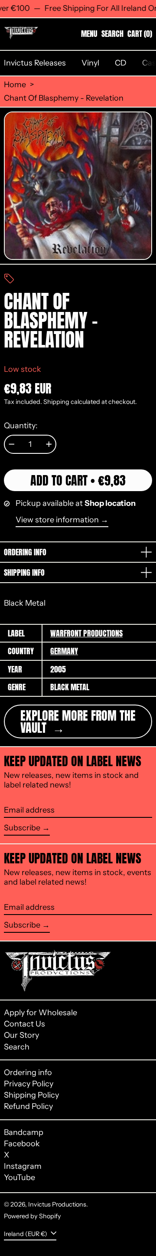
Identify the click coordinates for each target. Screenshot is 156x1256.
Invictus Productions (57, 1204)
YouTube (19, 1177)
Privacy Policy (28, 1084)
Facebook (22, 1143)
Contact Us (24, 1024)
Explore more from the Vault (78, 721)
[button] (112, 33)
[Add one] (49, 444)
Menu (89, 33)
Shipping (56, 402)
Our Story (21, 1035)
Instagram (23, 1166)
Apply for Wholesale (40, 1012)
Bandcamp (23, 1132)
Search (16, 1047)
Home (15, 84)
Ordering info (28, 1072)
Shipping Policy (31, 1095)
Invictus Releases (35, 63)
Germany (64, 651)
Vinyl (90, 63)
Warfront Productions (86, 633)
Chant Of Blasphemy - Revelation (64, 98)
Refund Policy (28, 1106)
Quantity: (21, 425)
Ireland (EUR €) (26, 1233)
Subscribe (22, 828)
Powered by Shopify (32, 1216)
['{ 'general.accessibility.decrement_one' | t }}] (12, 444)
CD (121, 63)
